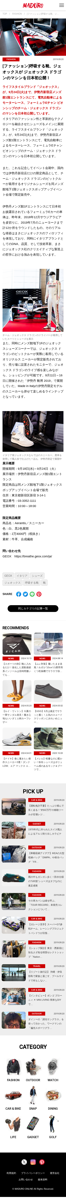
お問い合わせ (26, 1179)
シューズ (37, 575)
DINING (53, 1108)
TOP (5, 14)
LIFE (13, 1137)
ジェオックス (12, 582)
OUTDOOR (33, 1080)
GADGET (33, 1137)
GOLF (53, 1137)
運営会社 (54, 1173)
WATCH (53, 1080)
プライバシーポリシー (33, 1173)
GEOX (8, 575)
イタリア (22, 575)
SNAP (33, 1108)
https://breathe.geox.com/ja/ (33, 556)
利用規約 (11, 1173)
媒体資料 (42, 1179)
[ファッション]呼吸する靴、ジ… (43, 14)
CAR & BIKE (13, 1108)
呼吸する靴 (32, 582)
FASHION (17, 14)
